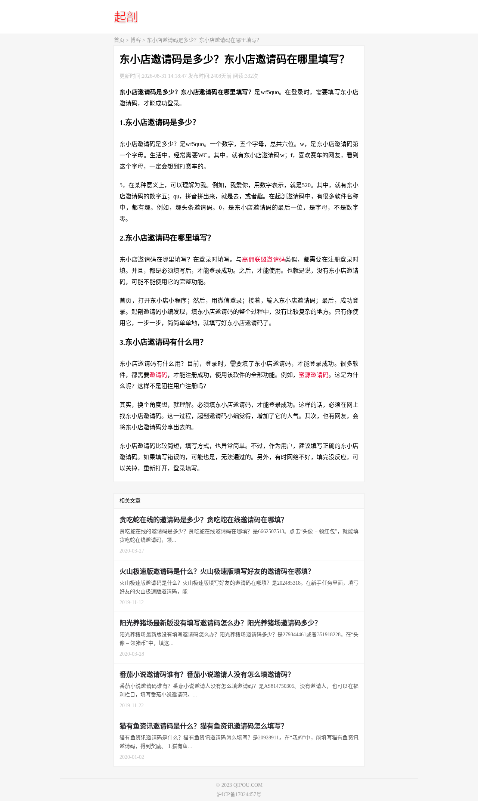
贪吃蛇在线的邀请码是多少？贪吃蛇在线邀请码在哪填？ (204, 520)
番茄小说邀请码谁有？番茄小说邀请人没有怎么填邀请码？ (207, 674)
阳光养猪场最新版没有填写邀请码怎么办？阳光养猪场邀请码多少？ (220, 623)
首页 (119, 40)
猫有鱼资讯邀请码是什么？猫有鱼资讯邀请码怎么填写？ (204, 726)
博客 (135, 40)
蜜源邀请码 (314, 375)
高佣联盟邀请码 (263, 259)
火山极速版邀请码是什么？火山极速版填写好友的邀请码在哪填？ (217, 571)
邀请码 (158, 375)
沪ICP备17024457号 (239, 794)
